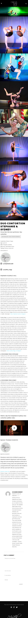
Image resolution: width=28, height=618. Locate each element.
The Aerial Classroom (13, 604)
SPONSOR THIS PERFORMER (11, 236)
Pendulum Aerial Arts (4, 471)
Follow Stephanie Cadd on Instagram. (18, 313)
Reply (18, 495)
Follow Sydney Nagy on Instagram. (14, 350)
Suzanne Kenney (17, 492)
